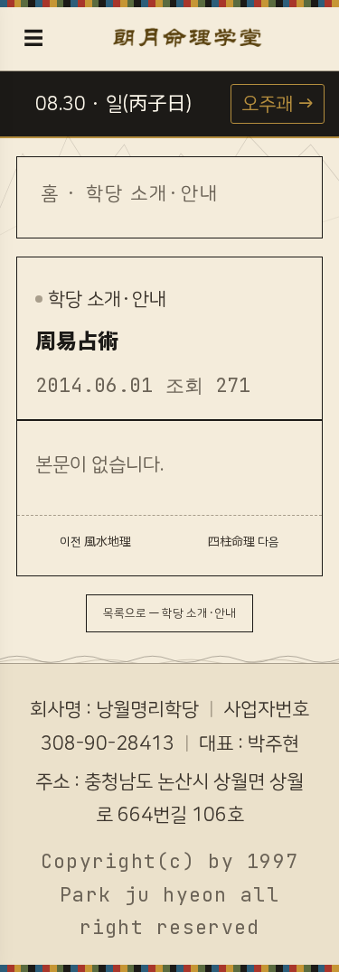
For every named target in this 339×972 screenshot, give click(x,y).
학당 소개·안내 (153, 193)
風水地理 (107, 542)
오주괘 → (277, 104)
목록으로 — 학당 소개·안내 (169, 613)
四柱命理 (231, 542)
